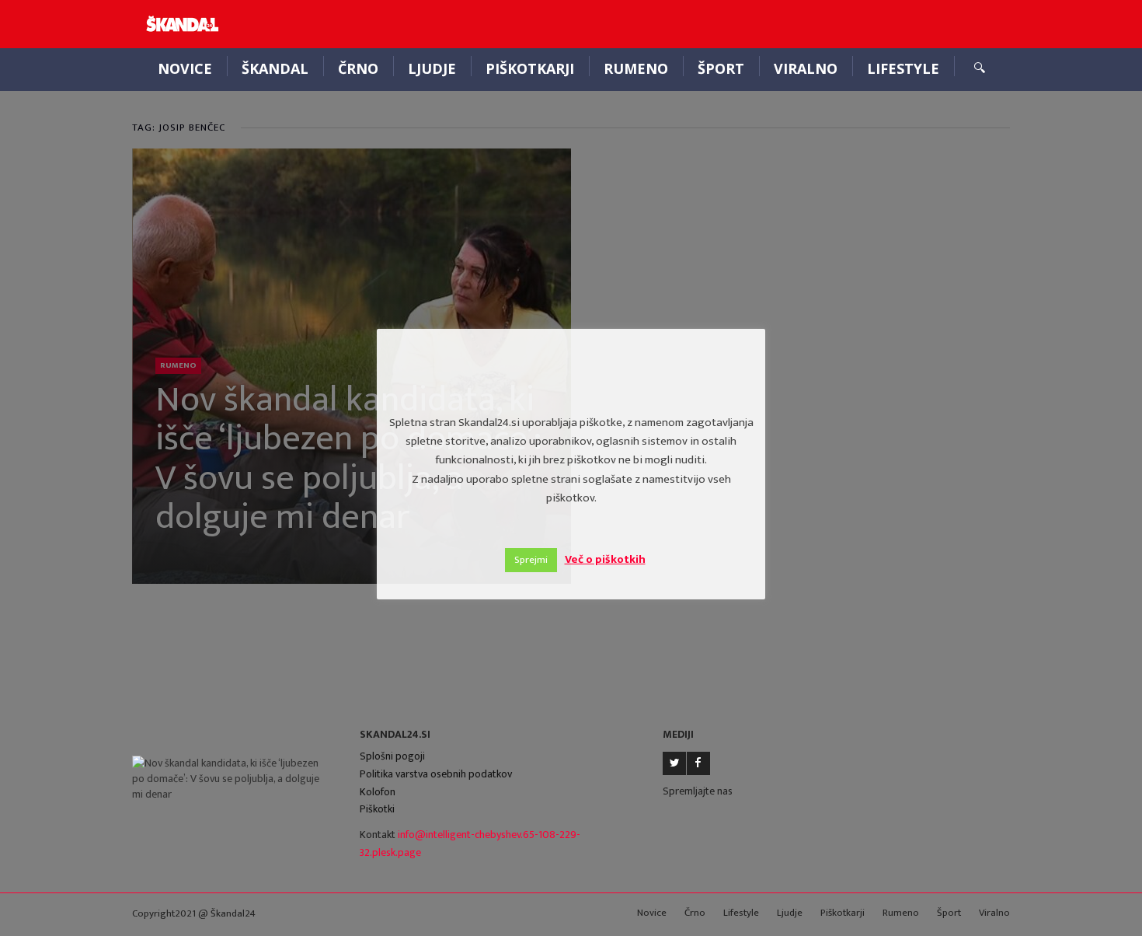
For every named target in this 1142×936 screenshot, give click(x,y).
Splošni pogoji (392, 756)
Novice (185, 68)
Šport (721, 68)
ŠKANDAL (275, 68)
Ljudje (432, 68)
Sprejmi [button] (531, 559)
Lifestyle (903, 68)
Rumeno (636, 68)
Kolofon (377, 792)
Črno (358, 68)
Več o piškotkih (605, 559)
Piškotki (377, 809)
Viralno (805, 68)
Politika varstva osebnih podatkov (436, 774)
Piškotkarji (530, 68)
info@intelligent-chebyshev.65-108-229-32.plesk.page (470, 843)
